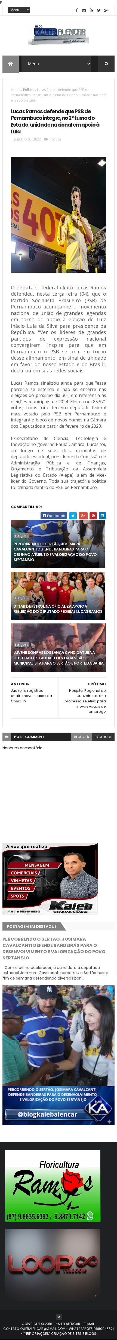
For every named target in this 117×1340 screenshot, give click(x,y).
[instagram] (84, 10)
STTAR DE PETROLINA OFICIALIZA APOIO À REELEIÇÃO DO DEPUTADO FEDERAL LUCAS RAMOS (58, 609)
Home (15, 89)
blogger (81, 737)
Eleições (21, 536)
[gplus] (106, 10)
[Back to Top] (59, 1317)
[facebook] (77, 10)
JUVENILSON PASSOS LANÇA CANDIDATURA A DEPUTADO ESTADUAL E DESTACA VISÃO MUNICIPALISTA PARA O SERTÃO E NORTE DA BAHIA (58, 658)
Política (28, 89)
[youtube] (91, 10)
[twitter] (99, 10)
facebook (103, 737)
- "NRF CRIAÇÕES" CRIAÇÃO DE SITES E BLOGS (58, 1333)
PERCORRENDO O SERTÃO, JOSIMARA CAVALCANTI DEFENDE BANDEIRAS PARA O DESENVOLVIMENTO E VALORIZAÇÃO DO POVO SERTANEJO (55, 552)
